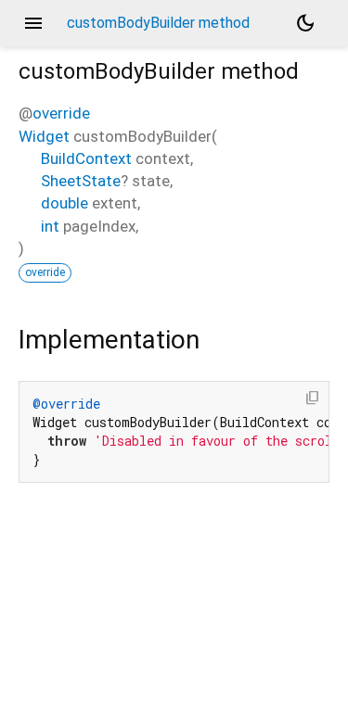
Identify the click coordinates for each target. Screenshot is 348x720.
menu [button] (33, 23)
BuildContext (86, 158)
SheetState (81, 180)
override (61, 113)
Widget (44, 136)
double (64, 203)
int (50, 226)
